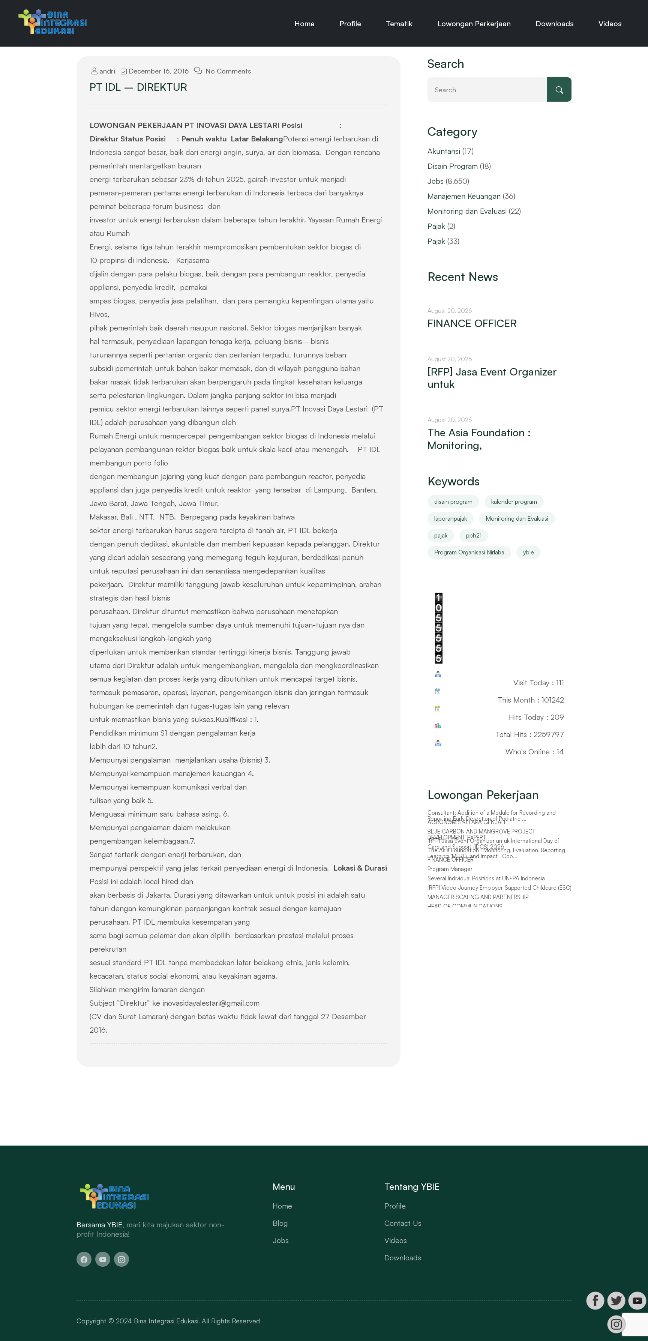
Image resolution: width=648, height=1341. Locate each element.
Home (304, 23)
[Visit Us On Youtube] (637, 1300)
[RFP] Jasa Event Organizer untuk (492, 377)
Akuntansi (444, 151)
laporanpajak (450, 518)
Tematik (399, 23)
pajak (440, 535)
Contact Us (403, 1223)
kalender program (514, 501)
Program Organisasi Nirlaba (469, 552)
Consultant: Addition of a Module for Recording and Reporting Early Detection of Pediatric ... (492, 816)
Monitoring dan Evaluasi (467, 211)
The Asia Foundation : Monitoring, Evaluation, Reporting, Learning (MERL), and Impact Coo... (497, 853)
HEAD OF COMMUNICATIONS (465, 907)
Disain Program (453, 166)
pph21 (474, 535)
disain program (453, 501)
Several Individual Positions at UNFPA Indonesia (486, 878)
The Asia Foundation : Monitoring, (479, 438)
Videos (610, 23)
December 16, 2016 (158, 71)
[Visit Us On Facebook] (595, 1300)
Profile (350, 23)
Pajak (436, 226)
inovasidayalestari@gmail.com (211, 1003)
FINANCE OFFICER (472, 323)
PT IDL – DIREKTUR (138, 87)
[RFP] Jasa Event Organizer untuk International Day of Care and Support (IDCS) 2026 (493, 844)
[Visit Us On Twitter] (616, 1300)
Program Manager (450, 869)
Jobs (436, 181)
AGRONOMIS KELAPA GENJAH (466, 822)
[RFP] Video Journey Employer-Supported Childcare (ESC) (500, 888)
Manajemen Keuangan (464, 196)
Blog (280, 1223)
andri (106, 71)
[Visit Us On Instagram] (616, 1324)
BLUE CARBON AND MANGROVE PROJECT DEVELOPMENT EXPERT (482, 835)
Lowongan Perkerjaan (474, 23)
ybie (528, 552)
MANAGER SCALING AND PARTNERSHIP (478, 897)
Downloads (555, 23)
